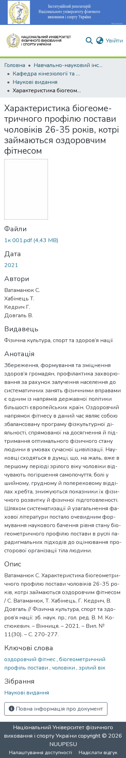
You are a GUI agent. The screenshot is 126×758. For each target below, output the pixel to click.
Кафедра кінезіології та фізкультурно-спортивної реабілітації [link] (48, 74)
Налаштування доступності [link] (40, 752)
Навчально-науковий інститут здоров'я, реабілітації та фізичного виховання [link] (69, 65)
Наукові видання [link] (35, 82)
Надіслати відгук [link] (98, 752)
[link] (63, 240)
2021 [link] (11, 265)
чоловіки (64, 668)
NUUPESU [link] (63, 744)
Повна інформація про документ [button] (58, 709)
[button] (41, 40)
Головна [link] (14, 65)
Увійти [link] (114, 41)
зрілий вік (92, 668)
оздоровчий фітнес (30, 659)
